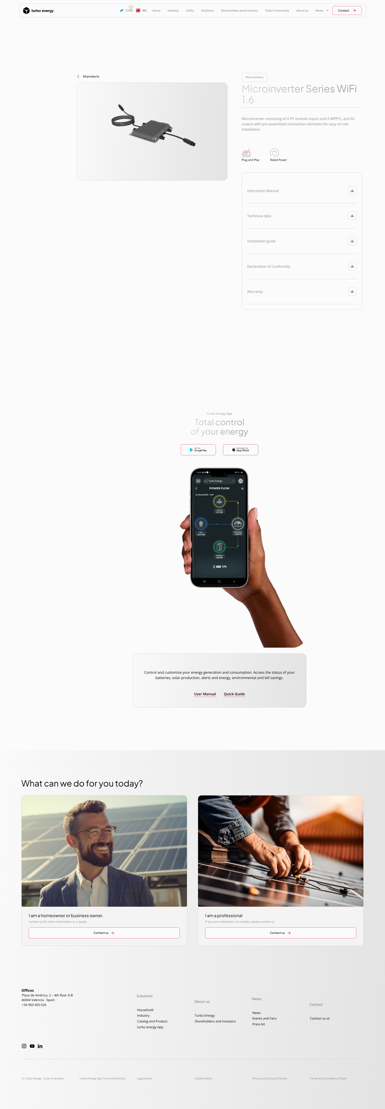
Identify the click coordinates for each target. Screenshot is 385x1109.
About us (302, 10)
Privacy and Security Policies (269, 1078)
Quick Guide (234, 693)
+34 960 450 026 (34, 1005)
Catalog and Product (152, 1021)
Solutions (207, 10)
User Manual (205, 693)
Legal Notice (144, 1078)
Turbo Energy (205, 1016)
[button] (141, 10)
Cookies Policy (203, 1078)
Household (145, 1010)
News (256, 1013)
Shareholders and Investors (239, 10)
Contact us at (320, 1018)
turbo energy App (150, 1027)
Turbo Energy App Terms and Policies (103, 1078)
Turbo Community (277, 10)
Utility (190, 10)
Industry (173, 10)
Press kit (258, 1024)
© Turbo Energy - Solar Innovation (43, 1078)
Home (156, 10)
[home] (38, 10)
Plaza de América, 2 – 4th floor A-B (47, 995)
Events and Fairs (264, 1018)
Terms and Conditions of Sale (328, 1078)
